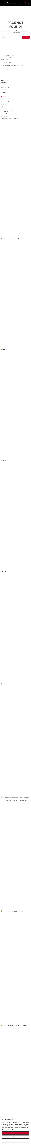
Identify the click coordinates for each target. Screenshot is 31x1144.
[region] (15, 1130)
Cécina (3, 85)
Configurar (15, 1137)
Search (26, 37)
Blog (2, 106)
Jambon (3, 73)
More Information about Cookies (9, 118)
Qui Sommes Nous (5, 101)
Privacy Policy (4, 113)
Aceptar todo (15, 1133)
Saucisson (3, 82)
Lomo (2, 80)
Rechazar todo (15, 1140)
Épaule (3, 75)
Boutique (3, 104)
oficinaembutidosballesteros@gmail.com (13, 65)
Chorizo (3, 77)
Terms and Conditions (6, 111)
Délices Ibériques (5, 89)
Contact (3, 109)
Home (2, 99)
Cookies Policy (5, 116)
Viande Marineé (5, 87)
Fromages (3, 92)
